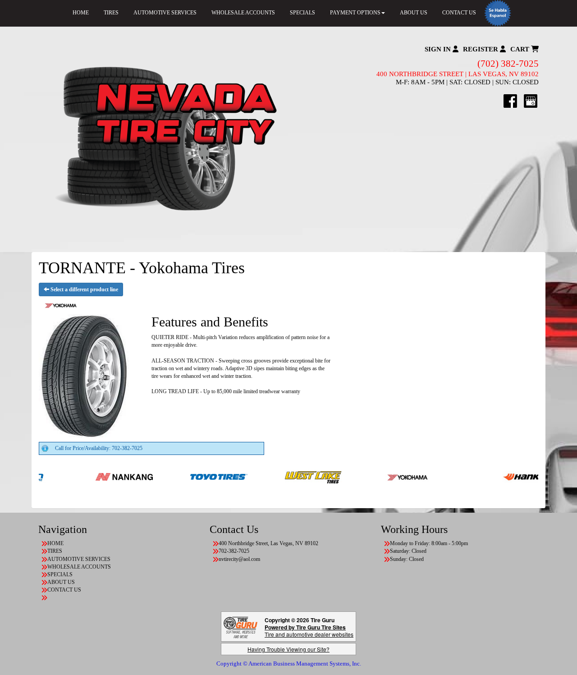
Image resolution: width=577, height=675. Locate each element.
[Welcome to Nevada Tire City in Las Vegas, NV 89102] (163, 139)
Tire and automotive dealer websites (309, 630)
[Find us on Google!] (530, 100)
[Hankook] (511, 476)
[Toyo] (199, 476)
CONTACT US (459, 12)
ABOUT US (413, 12)
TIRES (111, 12)
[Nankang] (104, 476)
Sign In (439, 49)
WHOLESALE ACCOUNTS (243, 12)
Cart (520, 49)
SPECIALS (302, 12)
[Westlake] (293, 476)
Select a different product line (83, 289)
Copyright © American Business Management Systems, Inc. (288, 663)
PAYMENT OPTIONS (355, 12)
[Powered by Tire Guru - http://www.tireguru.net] (240, 626)
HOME (81, 12)
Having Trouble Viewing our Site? (288, 649)
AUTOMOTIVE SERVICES (165, 12)
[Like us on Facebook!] (510, 100)
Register (481, 49)
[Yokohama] (388, 476)
